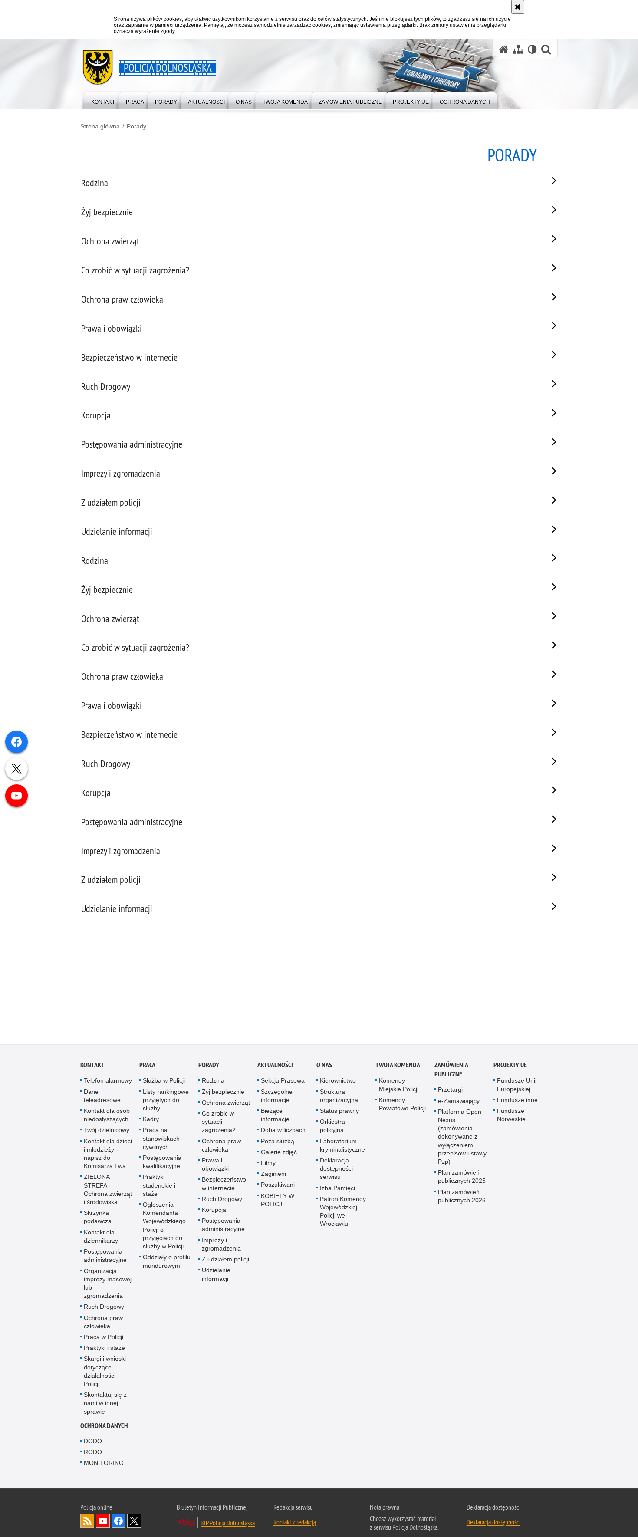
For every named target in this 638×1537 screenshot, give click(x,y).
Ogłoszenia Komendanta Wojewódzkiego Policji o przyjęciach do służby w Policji (164, 1225)
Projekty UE (510, 1065)
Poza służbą (277, 1141)
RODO (93, 1452)
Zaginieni (273, 1174)
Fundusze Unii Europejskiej (516, 1085)
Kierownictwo (338, 1081)
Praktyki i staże (104, 1348)
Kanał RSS (87, 1522)
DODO (93, 1441)
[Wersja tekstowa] (532, 49)
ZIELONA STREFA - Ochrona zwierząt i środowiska (108, 1190)
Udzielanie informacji (216, 1274)
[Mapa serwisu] (518, 49)
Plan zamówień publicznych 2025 (462, 1177)
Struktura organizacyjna (339, 1096)
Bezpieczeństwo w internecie (224, 1184)
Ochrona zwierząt (226, 1102)
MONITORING (104, 1463)
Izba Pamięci (337, 1188)
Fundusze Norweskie (511, 1115)
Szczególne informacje (277, 1096)
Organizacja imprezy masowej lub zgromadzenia (108, 1284)
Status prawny (339, 1111)
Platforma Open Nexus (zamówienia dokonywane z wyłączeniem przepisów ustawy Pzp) (462, 1137)
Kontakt (92, 1065)
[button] (546, 49)
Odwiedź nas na (103, 1522)
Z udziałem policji (225, 1259)
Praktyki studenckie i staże (159, 1186)
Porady (136, 126)
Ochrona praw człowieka (103, 1322)
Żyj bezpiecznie (223, 1092)
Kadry (151, 1119)
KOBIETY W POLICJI (277, 1200)
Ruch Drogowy (104, 1306)
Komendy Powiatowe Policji (402, 1104)
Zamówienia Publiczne (451, 1070)
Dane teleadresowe (102, 1096)
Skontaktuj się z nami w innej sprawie (105, 1403)
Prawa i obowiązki (215, 1164)
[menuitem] (103, 100)
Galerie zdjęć (279, 1152)
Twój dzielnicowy (106, 1130)
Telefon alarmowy (108, 1081)
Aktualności (275, 1065)
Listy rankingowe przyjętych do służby (166, 1100)
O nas (324, 1065)
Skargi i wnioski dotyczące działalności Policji (105, 1372)
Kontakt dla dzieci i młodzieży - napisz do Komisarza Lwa (108, 1154)
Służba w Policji (164, 1081)
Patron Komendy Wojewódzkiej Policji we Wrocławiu (343, 1212)
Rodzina (213, 1081)
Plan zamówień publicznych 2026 (462, 1196)
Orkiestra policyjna (332, 1126)
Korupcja (214, 1210)
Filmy (268, 1163)
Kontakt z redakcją (294, 1522)
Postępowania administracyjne (105, 1256)
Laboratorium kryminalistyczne (342, 1145)
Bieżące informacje (275, 1115)
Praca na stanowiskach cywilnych (161, 1139)
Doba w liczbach (283, 1130)
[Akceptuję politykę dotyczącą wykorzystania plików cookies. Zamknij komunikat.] (517, 7)
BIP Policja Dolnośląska (228, 1523)
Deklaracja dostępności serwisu (336, 1169)
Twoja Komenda (397, 1065)
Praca (147, 1065)
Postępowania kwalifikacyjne (162, 1162)
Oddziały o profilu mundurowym (167, 1261)
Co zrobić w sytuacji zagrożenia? (219, 1122)
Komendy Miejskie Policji (398, 1085)
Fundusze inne (517, 1100)
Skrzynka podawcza (98, 1217)
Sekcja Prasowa (283, 1081)
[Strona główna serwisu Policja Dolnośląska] (504, 49)
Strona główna (100, 126)
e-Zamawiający (459, 1101)
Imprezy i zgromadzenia (221, 1244)
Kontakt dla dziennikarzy (101, 1236)
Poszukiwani (278, 1185)
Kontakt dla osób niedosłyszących (107, 1115)
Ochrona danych (104, 1426)
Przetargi (450, 1090)
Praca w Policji (103, 1337)
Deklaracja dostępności (493, 1522)
